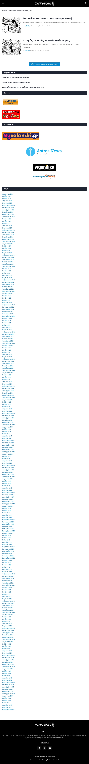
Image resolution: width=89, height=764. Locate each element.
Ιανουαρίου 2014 (8, 522)
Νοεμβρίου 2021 (7, 312)
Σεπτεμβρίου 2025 (8, 217)
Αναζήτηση (86, 3)
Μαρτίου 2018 (7, 411)
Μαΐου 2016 (6, 458)
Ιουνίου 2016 (6, 456)
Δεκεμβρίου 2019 (8, 363)
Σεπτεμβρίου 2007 (8, 694)
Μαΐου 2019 (6, 379)
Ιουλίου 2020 (6, 348)
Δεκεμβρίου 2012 (8, 551)
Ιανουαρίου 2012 (8, 576)
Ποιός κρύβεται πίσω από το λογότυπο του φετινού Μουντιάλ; (23, 87)
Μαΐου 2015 (6, 486)
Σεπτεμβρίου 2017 (8, 425)
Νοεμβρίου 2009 (7, 635)
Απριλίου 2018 (7, 409)
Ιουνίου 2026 (6, 198)
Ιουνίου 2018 (6, 404)
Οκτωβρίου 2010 (8, 610)
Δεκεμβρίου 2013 (8, 524)
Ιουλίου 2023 (6, 269)
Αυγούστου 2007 (7, 696)
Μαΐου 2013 (6, 540)
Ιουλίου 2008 (6, 671)
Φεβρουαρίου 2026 (8, 205)
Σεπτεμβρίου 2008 (8, 667)
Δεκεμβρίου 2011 (8, 578)
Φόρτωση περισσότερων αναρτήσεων (44, 64)
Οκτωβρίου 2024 (8, 239)
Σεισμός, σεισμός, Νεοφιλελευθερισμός (46, 40)
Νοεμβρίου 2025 (7, 212)
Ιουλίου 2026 (6, 196)
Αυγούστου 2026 (7, 194)
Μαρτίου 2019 (7, 384)
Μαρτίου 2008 (7, 680)
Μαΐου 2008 (6, 676)
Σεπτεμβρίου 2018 (8, 397)
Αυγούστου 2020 (7, 345)
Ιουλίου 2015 (6, 481)
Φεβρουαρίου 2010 (8, 628)
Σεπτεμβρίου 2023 (8, 266)
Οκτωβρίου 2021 (8, 314)
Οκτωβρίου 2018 (8, 395)
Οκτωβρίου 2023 (8, 264)
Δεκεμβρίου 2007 (8, 687)
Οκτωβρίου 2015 (8, 474)
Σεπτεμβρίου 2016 (8, 452)
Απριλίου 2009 (7, 651)
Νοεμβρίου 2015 (7, 472)
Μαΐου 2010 (6, 621)
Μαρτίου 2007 (7, 707)
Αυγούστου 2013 (7, 533)
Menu (3, 3)
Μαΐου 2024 (6, 250)
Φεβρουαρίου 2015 (8, 492)
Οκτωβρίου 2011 (8, 583)
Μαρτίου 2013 (7, 544)
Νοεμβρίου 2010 (7, 608)
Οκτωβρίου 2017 (8, 422)
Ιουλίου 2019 (6, 375)
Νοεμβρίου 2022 (7, 287)
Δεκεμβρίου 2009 (8, 633)
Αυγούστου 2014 (7, 506)
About (38, 760)
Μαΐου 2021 (6, 325)
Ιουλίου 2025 (6, 219)
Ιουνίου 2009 (6, 646)
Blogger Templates (48, 756)
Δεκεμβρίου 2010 (8, 606)
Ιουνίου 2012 (6, 565)
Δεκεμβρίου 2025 (8, 210)
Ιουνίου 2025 (6, 221)
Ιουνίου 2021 (6, 323)
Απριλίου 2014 (7, 515)
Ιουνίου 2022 (6, 298)
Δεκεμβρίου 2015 (8, 470)
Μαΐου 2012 (6, 567)
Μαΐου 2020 (6, 352)
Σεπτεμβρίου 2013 (8, 531)
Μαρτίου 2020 (7, 357)
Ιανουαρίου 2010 (8, 630)
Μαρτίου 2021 (7, 330)
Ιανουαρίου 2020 (8, 361)
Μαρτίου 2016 (7, 463)
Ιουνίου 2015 (6, 483)
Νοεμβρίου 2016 (7, 447)
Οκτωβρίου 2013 (8, 529)
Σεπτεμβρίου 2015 (8, 477)
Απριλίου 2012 (7, 569)
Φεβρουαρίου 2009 (8, 655)
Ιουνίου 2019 (6, 377)
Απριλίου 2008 (7, 678)
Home (32, 760)
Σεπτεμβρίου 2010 (8, 612)
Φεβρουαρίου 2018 (8, 413)
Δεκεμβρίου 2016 (8, 445)
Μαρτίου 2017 (7, 438)
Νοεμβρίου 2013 (7, 526)
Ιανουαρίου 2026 (8, 207)
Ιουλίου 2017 (6, 429)
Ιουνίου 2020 (6, 350)
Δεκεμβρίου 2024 (8, 235)
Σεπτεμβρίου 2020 (8, 343)
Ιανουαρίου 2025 (8, 232)
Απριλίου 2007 (7, 705)
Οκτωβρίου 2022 (8, 289)
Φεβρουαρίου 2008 (8, 682)
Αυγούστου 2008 (7, 669)
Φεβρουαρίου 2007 (8, 709)
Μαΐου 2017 (6, 434)
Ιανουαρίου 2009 (8, 657)
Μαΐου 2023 (6, 273)
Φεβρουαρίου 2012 (8, 574)
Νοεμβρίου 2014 (7, 499)
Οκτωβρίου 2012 (8, 556)
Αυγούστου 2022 (7, 293)
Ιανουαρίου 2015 (8, 495)
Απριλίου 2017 (7, 436)
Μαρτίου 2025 (7, 228)
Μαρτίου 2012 (7, 572)
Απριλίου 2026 (7, 201)
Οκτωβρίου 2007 (8, 691)
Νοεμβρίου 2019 (7, 366)
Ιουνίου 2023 (6, 271)
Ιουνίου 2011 (6, 592)
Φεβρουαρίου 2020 (8, 359)
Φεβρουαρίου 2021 (8, 332)
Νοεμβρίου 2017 (7, 420)
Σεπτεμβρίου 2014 (8, 504)
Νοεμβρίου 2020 (7, 339)
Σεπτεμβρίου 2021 (8, 316)
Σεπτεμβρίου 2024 (8, 241)
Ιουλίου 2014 (6, 508)
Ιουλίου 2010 (6, 617)
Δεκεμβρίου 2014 (8, 497)
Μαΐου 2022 (6, 300)
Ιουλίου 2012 (6, 562)
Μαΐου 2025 (6, 223)
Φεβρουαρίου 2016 (8, 465)
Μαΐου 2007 (6, 703)
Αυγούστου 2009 (7, 642)
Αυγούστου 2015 (7, 479)
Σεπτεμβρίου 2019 (8, 370)
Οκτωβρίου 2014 (8, 501)
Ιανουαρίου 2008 (8, 685)
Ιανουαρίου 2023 (8, 282)
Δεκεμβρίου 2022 (8, 284)
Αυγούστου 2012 (7, 560)
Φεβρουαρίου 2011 (8, 601)
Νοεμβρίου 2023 (7, 262)
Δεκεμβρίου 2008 (8, 660)
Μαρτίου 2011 (7, 599)
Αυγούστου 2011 (7, 587)
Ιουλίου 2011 (6, 590)
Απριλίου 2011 (7, 596)
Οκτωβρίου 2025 (8, 214)
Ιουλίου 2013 (6, 535)
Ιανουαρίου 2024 (8, 257)
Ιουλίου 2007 (6, 698)
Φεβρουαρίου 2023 (8, 280)
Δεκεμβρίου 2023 (8, 260)
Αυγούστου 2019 (7, 373)
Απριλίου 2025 (7, 226)
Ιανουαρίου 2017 (8, 443)
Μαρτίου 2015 (7, 490)
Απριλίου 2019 (7, 382)
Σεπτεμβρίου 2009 (8, 639)
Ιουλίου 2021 (6, 321)
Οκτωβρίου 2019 (8, 368)
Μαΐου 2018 (6, 406)
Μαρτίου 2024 (7, 253)
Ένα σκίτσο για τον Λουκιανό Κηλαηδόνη (16, 82)
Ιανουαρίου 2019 (8, 388)
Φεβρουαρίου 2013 (8, 547)
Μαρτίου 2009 (7, 653)
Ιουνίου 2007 (6, 700)
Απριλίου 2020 (7, 354)
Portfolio (56, 760)
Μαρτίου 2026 (7, 203)
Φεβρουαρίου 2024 (8, 255)
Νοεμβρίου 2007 (7, 689)
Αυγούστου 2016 (7, 454)
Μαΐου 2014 (6, 513)
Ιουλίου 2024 (6, 246)
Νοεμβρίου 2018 (7, 393)
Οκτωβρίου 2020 (8, 341)
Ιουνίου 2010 (6, 619)
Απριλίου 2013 (7, 542)
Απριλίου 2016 (7, 461)
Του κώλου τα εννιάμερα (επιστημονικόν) (47, 18)
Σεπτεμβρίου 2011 (8, 585)
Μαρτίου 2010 (7, 626)
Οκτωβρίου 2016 (8, 449)
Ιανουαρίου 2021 (8, 334)
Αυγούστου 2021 (7, 318)
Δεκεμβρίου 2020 (8, 336)
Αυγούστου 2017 (7, 427)
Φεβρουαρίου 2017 (8, 440)
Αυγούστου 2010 (7, 615)
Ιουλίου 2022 (6, 296)
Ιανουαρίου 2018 (8, 416)
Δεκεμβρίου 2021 (8, 309)
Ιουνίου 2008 (6, 673)
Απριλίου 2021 (7, 327)
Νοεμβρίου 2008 (7, 662)
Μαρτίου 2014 (7, 517)
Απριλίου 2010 (7, 624)
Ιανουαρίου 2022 (8, 307)
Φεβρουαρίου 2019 (8, 386)
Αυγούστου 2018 (7, 400)
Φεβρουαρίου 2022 (8, 305)
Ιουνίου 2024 (6, 248)
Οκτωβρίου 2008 (8, 664)
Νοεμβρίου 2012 (7, 553)
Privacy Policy (46, 760)
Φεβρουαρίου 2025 (8, 230)
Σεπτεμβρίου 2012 (8, 558)
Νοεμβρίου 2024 (7, 237)
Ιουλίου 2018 (6, 402)
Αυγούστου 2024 (7, 244)
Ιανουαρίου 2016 (8, 467)
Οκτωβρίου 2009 (8, 637)
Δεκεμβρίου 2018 (8, 391)
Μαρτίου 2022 (7, 302)
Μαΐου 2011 (6, 594)
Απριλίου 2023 (7, 275)
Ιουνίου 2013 (6, 538)
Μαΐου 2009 (6, 648)
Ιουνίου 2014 (6, 511)
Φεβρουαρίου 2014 (8, 520)
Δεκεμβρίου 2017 (8, 418)
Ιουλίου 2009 (6, 644)
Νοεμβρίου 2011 (7, 581)
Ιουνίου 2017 (6, 431)
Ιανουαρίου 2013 (8, 549)
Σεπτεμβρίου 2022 (8, 291)
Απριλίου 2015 (7, 488)
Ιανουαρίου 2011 (8, 603)
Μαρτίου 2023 (7, 278)
